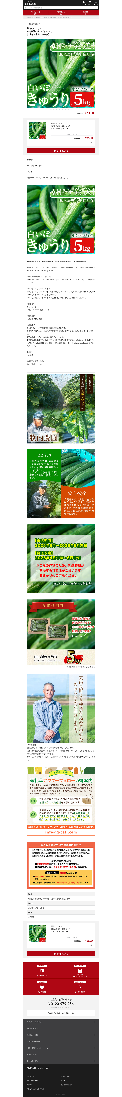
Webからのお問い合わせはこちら (61, 1013)
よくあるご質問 (32, 1061)
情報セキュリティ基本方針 (35, 1089)
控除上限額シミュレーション (37, 1048)
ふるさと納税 (65, 1076)
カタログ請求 (32, 1054)
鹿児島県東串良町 (34, 17)
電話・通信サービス (33, 1080)
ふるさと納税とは (33, 1041)
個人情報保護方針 (66, 1085)
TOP (28, 17)
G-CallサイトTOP (43, 1068)
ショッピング (31, 1076)
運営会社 (29, 1085)
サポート (64, 1080)
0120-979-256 (62, 1003)
